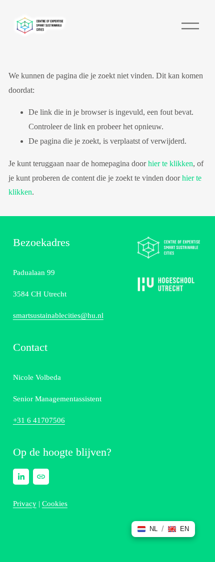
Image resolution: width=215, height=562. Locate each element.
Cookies (55, 504)
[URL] (41, 477)
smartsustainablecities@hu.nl (58, 315)
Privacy (24, 504)
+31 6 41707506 (39, 420)
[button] (148, 529)
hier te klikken (170, 163)
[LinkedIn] (21, 477)
